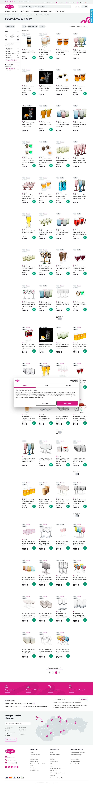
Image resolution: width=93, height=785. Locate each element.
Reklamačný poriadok (75, 756)
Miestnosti (15, 11)
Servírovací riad (35, 14)
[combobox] (82, 26)
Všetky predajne (11, 739)
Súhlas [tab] (25, 385)
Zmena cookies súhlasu (75, 763)
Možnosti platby (34, 759)
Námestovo (23, 727)
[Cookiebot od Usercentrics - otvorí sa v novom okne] (71, 380)
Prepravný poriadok (74, 759)
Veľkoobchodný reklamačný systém (58, 773)
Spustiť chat (60, 2)
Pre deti (51, 11)
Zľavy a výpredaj (60, 11)
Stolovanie (28, 14)
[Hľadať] (20, 6)
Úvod (6, 14)
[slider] (6, 39)
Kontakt (52, 752)
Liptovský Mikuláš (11, 733)
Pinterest (15, 767)
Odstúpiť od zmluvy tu (75, 761)
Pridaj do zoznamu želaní (35, 34)
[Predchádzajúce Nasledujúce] (29, 41)
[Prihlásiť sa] (76, 7)
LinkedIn (17, 767)
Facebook (6, 767)
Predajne (81, 2)
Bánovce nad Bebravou (9, 728)
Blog (51, 756)
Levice (8, 730)
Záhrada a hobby (24, 11)
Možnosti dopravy (34, 756)
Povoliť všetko (67, 403)
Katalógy (52, 759)
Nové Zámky (23, 729)
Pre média (52, 775)
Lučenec (8, 735)
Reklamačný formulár (55, 754)
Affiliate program (54, 763)
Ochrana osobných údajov (75, 754)
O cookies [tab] (68, 385)
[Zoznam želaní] (79, 7)
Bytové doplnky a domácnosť (39, 11)
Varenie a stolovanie (20, 14)
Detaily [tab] (46, 385)
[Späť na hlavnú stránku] (9, 6)
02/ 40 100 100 (71, 2)
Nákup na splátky (34, 761)
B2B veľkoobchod (54, 770)
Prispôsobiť (45, 403)
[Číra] (57, 319)
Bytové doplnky (11, 14)
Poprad (22, 731)
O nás (51, 766)
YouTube (12, 767)
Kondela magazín (54, 761)
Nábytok (7, 11)
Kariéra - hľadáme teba (55, 768)
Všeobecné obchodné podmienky (77, 752)
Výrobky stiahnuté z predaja (56, 777)
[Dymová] (60, 319)
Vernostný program (34, 770)
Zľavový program (34, 767)
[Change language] (86, 2)
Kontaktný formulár (46, 2)
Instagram (9, 767)
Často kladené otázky (35, 754)
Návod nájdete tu (74, 707)
